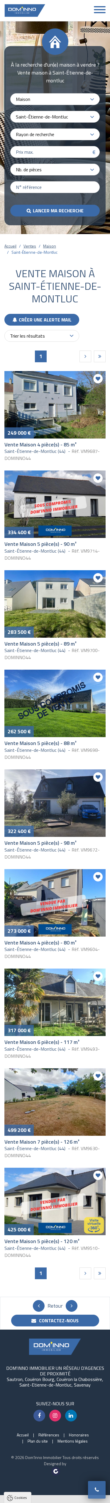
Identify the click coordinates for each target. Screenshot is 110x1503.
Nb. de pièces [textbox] (29, 169)
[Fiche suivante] (71, 1306)
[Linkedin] (71, 1415)
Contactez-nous (58, 1320)
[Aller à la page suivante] (85, 356)
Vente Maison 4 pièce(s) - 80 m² (40, 943)
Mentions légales (72, 1441)
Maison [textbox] (23, 99)
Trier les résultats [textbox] (27, 335)
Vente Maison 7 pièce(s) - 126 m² (41, 1142)
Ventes (29, 246)
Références (48, 1435)
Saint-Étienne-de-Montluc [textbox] (42, 116)
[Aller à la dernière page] (100, 356)
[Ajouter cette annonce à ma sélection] (98, 378)
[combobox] (55, 99)
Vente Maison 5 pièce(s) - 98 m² (40, 843)
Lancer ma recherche (58, 210)
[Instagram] (55, 1415)
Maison (49, 246)
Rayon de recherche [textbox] (35, 134)
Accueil (10, 246)
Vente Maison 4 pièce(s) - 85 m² (40, 444)
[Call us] (97, 1490)
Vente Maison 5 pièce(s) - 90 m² (40, 544)
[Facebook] (39, 1415)
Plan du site (38, 1441)
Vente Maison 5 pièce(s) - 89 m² (40, 644)
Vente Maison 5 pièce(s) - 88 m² (40, 743)
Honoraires (79, 1435)
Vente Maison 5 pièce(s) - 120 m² (41, 1241)
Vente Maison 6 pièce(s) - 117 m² (41, 1042)
